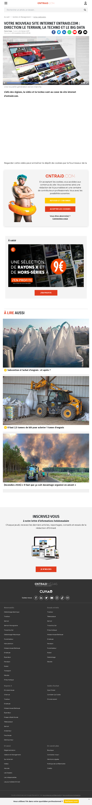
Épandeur (7, 657)
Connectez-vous (60, 219)
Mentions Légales (53, 759)
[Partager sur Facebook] (54, 32)
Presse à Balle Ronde (11, 717)
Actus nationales (39, 17)
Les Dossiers (8, 773)
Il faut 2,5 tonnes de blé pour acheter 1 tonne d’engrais (35, 427)
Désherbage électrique (11, 612)
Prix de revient (52, 699)
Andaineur (7, 731)
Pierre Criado (8, 31)
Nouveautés (9, 608)
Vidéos (6, 764)
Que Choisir (51, 690)
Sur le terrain (8, 759)
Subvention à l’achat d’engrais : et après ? (29, 370)
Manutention (8, 643)
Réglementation (9, 750)
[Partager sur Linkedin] (64, 32)
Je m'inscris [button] (46, 569)
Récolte (6, 675)
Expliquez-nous (71, 801)
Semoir (6, 621)
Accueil (7, 17)
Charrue (7, 694)
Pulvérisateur (8, 639)
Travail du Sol (8, 630)
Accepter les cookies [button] (60, 209)
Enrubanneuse (9, 690)
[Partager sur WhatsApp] (69, 32)
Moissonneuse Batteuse (12, 648)
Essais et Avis (53, 608)
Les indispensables (10, 777)
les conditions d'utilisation (71, 795)
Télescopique (51, 616)
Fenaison (7, 662)
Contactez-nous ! (53, 755)
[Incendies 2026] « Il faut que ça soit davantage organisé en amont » (40, 485)
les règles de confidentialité (52, 795)
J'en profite (46, 293)
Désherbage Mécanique (12, 634)
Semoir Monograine (11, 625)
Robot (6, 666)
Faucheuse (7, 735)
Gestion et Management (22, 17)
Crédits (49, 768)
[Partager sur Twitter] (59, 32)
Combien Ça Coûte (53, 694)
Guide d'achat (53, 686)
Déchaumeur (8, 740)
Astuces (6, 768)
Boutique (50, 750)
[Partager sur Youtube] (75, 32)
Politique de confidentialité (56, 764)
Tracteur (7, 616)
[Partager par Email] (85, 32)
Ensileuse (7, 652)
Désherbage (51, 657)
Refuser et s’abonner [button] (60, 200)
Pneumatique (9, 680)
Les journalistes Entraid (12, 782)
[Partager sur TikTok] (80, 32)
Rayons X (8, 686)
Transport (7, 671)
